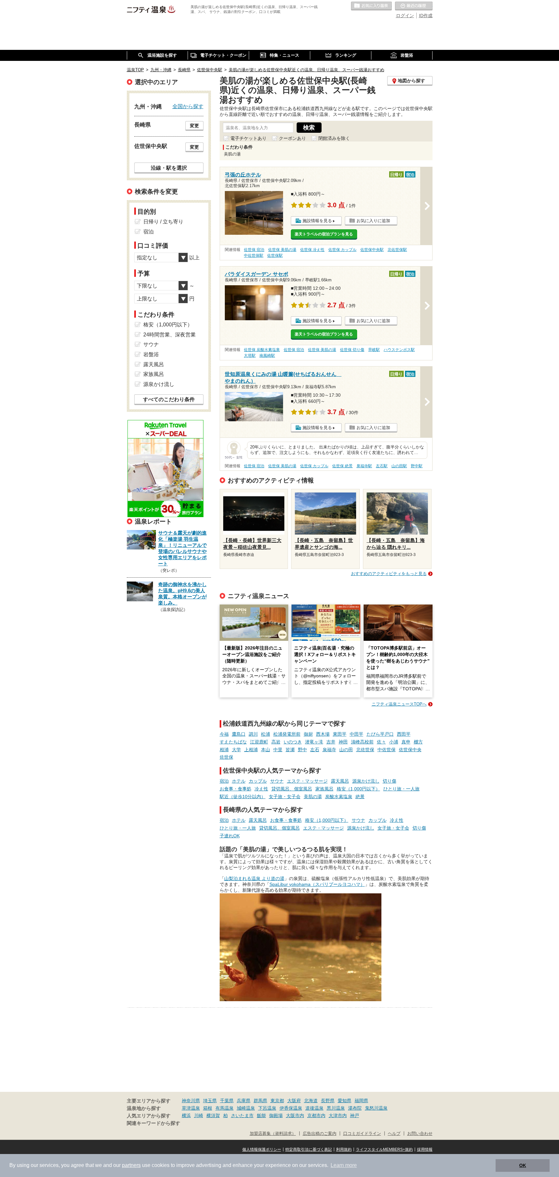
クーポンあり (292, 138)
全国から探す (187, 106)
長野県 (327, 1100)
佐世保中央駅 (372, 249)
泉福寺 (329, 749)
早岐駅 (374, 349)
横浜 (186, 1115)
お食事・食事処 (235, 788)
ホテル (239, 781)
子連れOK (230, 835)
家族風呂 (324, 788)
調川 (253, 734)
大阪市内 (295, 1115)
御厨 (308, 734)
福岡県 (361, 1100)
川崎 (198, 1115)
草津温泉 (191, 1108)
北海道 (311, 1100)
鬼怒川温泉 (376, 1108)
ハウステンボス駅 (399, 349)
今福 (224, 734)
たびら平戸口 (380, 734)
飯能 (261, 1115)
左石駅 (382, 466)
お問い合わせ (420, 1133)
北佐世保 (365, 749)
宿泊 (224, 781)
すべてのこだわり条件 (169, 399)
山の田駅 (399, 466)
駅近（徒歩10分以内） (243, 796)
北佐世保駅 (397, 249)
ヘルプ (394, 1133)
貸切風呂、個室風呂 (291, 788)
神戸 (354, 1115)
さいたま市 (242, 1115)
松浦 (265, 734)
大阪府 (294, 1100)
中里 (277, 749)
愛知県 (344, 1100)
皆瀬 (290, 749)
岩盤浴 (151, 354)
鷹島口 (239, 734)
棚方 (418, 741)
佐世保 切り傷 (352, 349)
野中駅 (416, 466)
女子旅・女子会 (285, 796)
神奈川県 (191, 1100)
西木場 (323, 734)
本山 (265, 749)
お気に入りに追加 (373, 220)
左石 (314, 749)
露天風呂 (340, 781)
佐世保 (226, 757)
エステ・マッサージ (307, 781)
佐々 (381, 741)
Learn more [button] (344, 1165)
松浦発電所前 (287, 734)
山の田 (346, 749)
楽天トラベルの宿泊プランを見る (324, 234)
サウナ (277, 781)
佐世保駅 (275, 255)
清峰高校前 (362, 741)
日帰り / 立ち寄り (163, 221)
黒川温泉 (336, 1108)
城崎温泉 (246, 1108)
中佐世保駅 (253, 255)
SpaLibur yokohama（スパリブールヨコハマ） (317, 884)
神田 (343, 741)
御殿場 (276, 1115)
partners (131, 1165)
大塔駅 (250, 355)
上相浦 (251, 749)
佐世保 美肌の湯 (282, 249)
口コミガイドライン (362, 1133)
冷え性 (261, 788)
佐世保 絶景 (342, 466)
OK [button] (522, 1165)
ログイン (405, 15)
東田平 (339, 734)
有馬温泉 (224, 1108)
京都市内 (316, 1115)
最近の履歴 (414, 6)
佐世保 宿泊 (254, 249)
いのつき (293, 741)
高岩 (275, 741)
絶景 (360, 796)
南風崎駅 (267, 355)
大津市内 (338, 1115)
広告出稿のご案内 (319, 1133)
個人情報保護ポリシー (261, 1149)
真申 (406, 741)
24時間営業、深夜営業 (169, 334)
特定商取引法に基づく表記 (308, 1149)
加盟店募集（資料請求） (273, 1133)
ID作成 (426, 15)
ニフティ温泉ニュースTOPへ (399, 704)
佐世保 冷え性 (312, 249)
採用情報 (425, 1149)
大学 (236, 749)
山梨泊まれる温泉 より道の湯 (254, 878)
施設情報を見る (317, 220)
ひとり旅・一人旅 (401, 788)
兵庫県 (243, 1100)
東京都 (277, 1100)
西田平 (404, 734)
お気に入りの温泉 (371, 6)
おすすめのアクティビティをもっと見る (389, 573)
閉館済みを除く (334, 138)
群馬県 (260, 1100)
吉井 (330, 741)
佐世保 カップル (342, 249)
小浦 (393, 741)
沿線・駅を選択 (169, 168)
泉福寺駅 (364, 466)
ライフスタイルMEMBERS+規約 (384, 1149)
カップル (258, 781)
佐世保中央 (410, 749)
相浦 (224, 749)
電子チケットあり (248, 138)
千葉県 (227, 1100)
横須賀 (213, 1115)
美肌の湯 (313, 796)
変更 (194, 125)
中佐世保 (387, 749)
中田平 (356, 734)
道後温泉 (314, 1108)
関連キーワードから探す (153, 1123)
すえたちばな (233, 741)
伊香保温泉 (291, 1108)
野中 (302, 749)
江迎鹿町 (259, 741)
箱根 (207, 1108)
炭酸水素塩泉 (338, 796)
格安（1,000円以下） (358, 788)
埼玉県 (210, 1100)
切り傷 (389, 781)
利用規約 (344, 1149)
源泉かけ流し (365, 781)
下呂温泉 (267, 1108)
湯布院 (355, 1108)
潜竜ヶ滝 (314, 741)
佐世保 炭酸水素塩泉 (262, 349)
